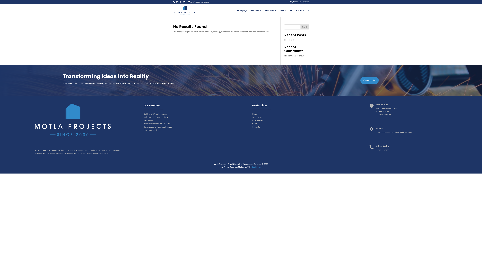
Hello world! (289, 40)
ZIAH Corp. (256, 167)
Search (304, 27)
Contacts (299, 11)
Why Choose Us (295, 2)
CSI (290, 11)
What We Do (270, 11)
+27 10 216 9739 (382, 150)
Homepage (242, 11)
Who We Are (255, 11)
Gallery (282, 11)
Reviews (306, 2)
